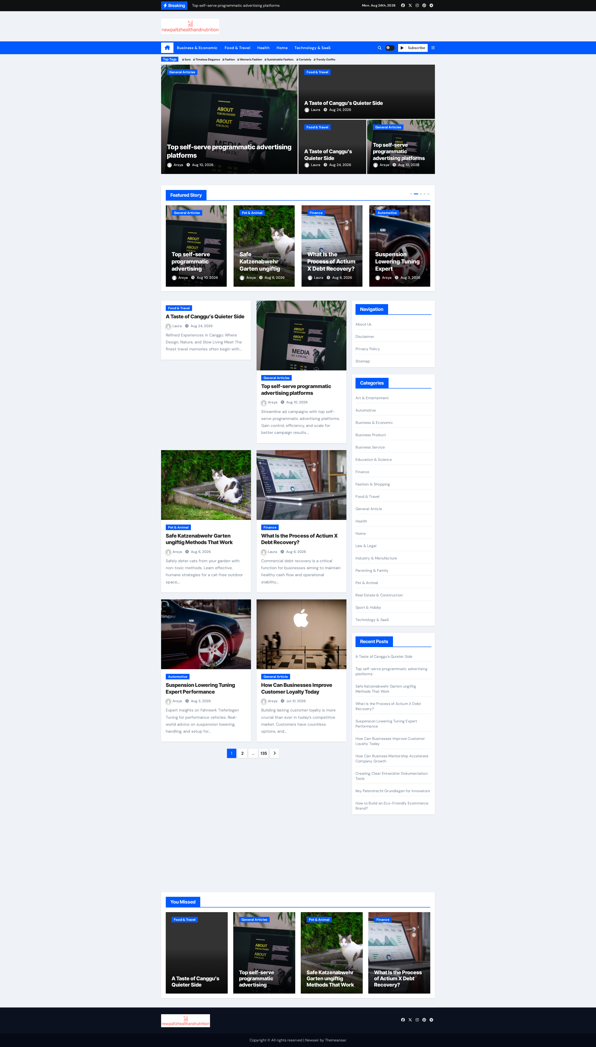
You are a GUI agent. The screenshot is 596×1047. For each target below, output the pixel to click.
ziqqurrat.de (366, 864)
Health (263, 47)
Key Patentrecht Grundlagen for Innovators (393, 790)
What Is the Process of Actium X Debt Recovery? (264, 261)
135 (264, 753)
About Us (364, 324)
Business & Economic (197, 47)
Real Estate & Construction (379, 595)
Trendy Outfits (325, 59)
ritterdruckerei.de (370, 871)
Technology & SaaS (313, 47)
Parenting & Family (372, 570)
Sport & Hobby (368, 607)
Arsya (179, 165)
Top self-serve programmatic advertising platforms (399, 151)
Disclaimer (365, 336)
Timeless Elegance (208, 59)
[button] (433, 48)
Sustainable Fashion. (280, 59)
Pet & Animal (179, 72)
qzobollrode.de (368, 846)
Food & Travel (238, 47)
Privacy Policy (368, 348)
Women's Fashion (251, 59)
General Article (276, 677)
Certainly (305, 59)
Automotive (319, 213)
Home (282, 47)
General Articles (388, 127)
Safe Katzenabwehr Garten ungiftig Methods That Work (192, 269)
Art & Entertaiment (372, 398)
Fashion (230, 59)
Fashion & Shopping (373, 484)
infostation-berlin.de (373, 839)
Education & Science (374, 459)
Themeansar (335, 1040)
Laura (316, 109)
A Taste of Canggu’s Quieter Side (343, 103)
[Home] (167, 48)
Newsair (312, 1040)
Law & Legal (366, 545)
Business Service (370, 447)
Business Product (371, 434)
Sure (188, 59)
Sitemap (363, 361)
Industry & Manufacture (376, 558)
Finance (248, 213)
